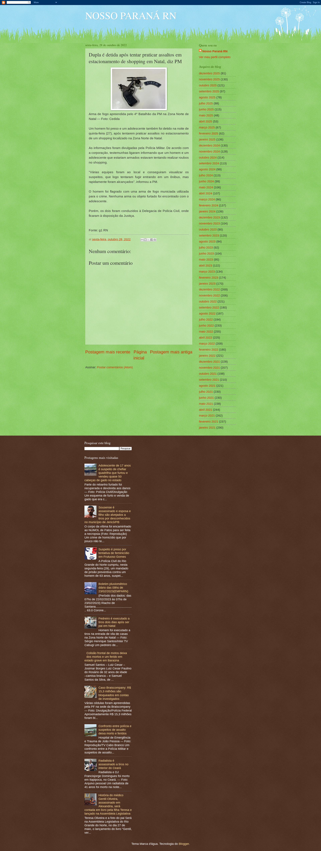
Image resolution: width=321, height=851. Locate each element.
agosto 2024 (207, 169)
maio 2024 (206, 187)
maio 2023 (206, 259)
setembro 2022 (209, 307)
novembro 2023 (209, 223)
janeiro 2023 (207, 283)
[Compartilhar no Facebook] (151, 239)
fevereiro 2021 (208, 421)
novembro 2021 (209, 367)
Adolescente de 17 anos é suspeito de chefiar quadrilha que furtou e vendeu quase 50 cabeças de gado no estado (107, 473)
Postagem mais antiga (171, 352)
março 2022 (207, 343)
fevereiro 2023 (208, 277)
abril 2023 (205, 265)
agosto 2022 (207, 313)
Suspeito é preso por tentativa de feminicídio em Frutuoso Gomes (113, 553)
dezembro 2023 (209, 217)
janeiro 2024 (207, 211)
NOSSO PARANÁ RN (130, 15)
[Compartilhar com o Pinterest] (154, 239)
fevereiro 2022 (208, 349)
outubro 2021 (208, 373)
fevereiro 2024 (208, 205)
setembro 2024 (209, 163)
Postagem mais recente (107, 352)
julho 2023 (206, 247)
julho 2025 (206, 103)
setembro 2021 (209, 379)
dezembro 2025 (209, 73)
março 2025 (207, 127)
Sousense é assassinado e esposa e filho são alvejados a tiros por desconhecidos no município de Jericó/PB (107, 515)
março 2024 (207, 199)
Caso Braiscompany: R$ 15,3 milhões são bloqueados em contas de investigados (114, 693)
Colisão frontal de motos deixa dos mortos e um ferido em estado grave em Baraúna (105, 656)
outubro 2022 (208, 301)
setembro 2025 (209, 91)
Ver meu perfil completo (215, 57)
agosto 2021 (207, 385)
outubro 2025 (208, 85)
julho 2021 (206, 391)
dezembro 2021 (209, 361)
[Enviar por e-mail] (142, 239)
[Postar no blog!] (145, 239)
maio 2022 (206, 331)
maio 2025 (206, 115)
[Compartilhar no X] (148, 239)
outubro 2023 (208, 229)
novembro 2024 (209, 151)
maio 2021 (206, 403)
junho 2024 (206, 181)
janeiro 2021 (207, 427)
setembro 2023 (209, 235)
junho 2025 (206, 109)
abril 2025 (205, 121)
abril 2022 (205, 337)
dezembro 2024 (209, 145)
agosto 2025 (207, 97)
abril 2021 (205, 409)
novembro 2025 (209, 79)
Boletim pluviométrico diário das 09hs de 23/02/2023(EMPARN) (113, 587)
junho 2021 (206, 397)
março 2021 (207, 415)
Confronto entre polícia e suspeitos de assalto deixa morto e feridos (114, 729)
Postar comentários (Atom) (115, 367)
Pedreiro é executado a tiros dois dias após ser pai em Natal (114, 622)
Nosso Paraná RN (215, 51)
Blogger (184, 843)
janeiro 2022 (207, 355)
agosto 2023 (207, 241)
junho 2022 (206, 325)
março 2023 (207, 271)
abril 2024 (205, 193)
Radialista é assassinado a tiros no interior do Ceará (113, 764)
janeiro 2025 (207, 139)
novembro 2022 (209, 295)
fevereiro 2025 (208, 133)
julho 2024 (206, 175)
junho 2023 (206, 253)
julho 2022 (206, 319)
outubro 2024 (208, 157)
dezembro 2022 (209, 289)
